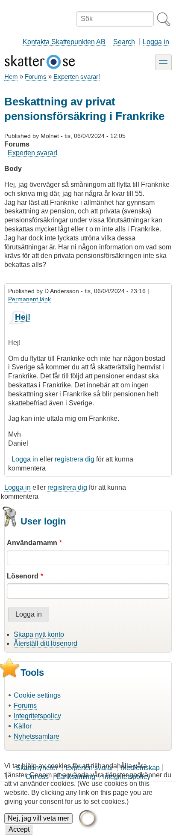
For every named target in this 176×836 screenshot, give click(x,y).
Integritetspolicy (37, 715)
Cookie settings (37, 695)
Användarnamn (32, 542)
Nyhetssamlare (36, 736)
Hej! (22, 316)
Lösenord (22, 576)
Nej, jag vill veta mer (38, 818)
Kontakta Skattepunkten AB (64, 41)
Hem (11, 76)
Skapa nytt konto (39, 634)
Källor (23, 726)
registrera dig (74, 459)
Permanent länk (29, 299)
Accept (19, 829)
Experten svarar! (76, 76)
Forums (36, 76)
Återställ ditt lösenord (45, 643)
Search (124, 41)
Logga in (156, 41)
